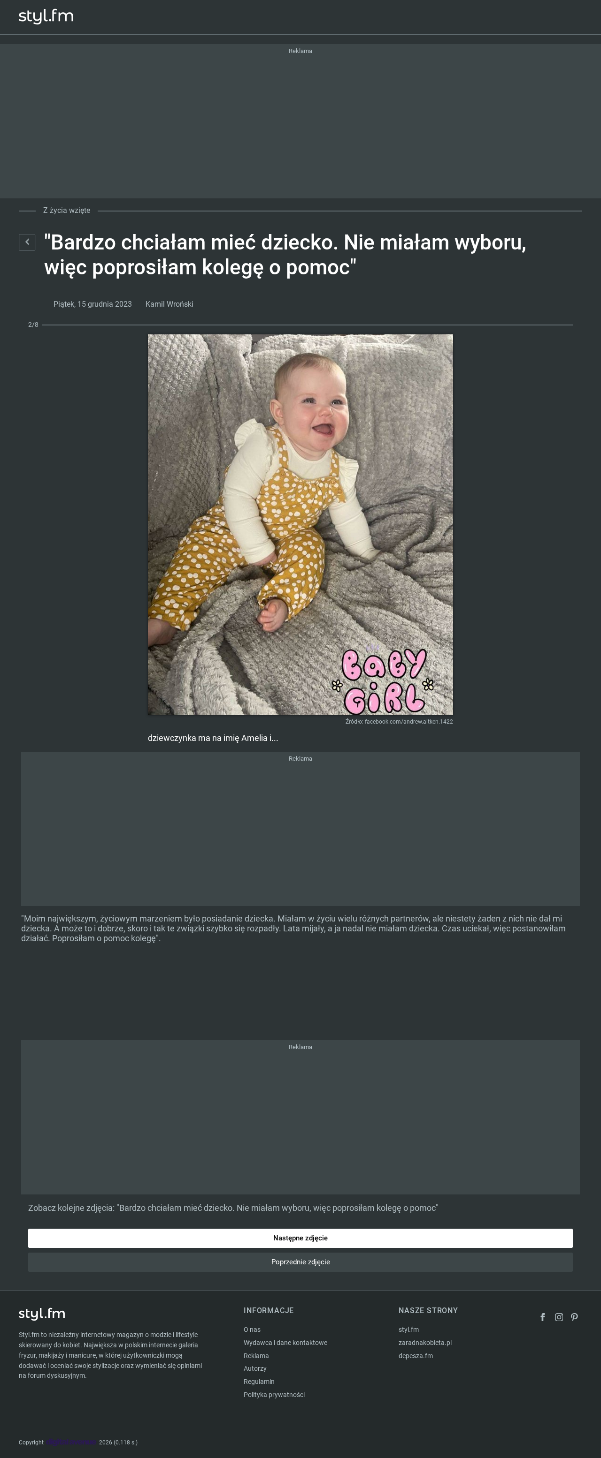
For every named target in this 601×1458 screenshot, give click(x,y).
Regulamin (259, 1381)
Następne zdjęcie (300, 1238)
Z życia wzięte (66, 210)
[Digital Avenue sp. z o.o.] (71, 1442)
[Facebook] (543, 1318)
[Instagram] (559, 1318)
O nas (252, 1329)
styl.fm (409, 1329)
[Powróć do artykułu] (27, 242)
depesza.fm (416, 1356)
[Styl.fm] (56, 17)
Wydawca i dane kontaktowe (285, 1342)
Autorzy (255, 1368)
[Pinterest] (575, 1318)
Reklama (256, 1356)
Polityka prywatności (274, 1394)
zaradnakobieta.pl (425, 1342)
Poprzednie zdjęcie (300, 1262)
